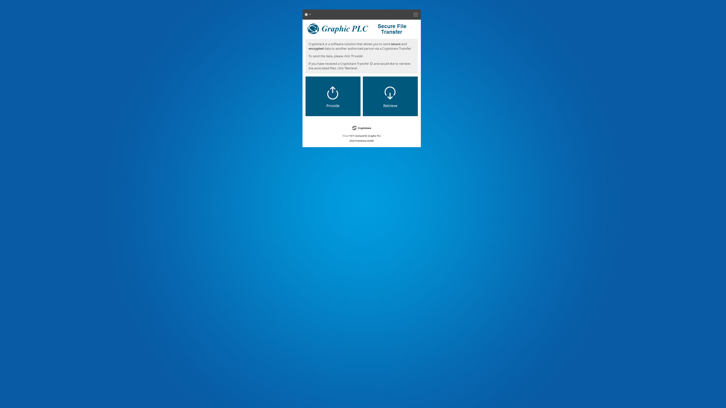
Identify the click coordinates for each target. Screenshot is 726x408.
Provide (333, 105)
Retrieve (390, 105)
